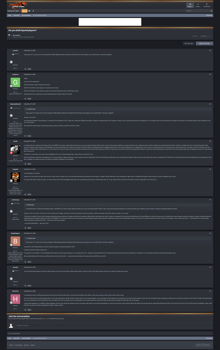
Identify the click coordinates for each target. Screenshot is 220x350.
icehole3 (17, 35)
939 (16, 92)
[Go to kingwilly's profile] (15, 177)
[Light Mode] (33, 11)
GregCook (15, 74)
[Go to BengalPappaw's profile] (15, 241)
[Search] (211, 11)
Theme (11, 345)
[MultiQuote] (25, 69)
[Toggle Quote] (26, 109)
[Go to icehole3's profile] (10, 36)
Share (196, 36)
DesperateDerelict (15, 104)
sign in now (46, 318)
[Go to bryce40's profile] (15, 275)
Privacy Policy (18, 345)
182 (16, 285)
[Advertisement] (110, 22)
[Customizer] (29, 11)
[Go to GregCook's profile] (15, 82)
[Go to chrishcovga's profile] (15, 208)
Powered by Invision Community (203, 345)
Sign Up (24, 11)
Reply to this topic (204, 43)
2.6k (16, 217)
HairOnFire (15, 291)
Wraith (15, 141)
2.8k (16, 159)
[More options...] (210, 51)
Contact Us (26, 345)
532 (16, 68)
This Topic (204, 11)
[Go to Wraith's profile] (15, 149)
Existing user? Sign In (14, 11)
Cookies (33, 345)
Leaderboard (207, 6)
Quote (29, 69)
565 (16, 251)
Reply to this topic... (23, 325)
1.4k (16, 121)
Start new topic (189, 43)
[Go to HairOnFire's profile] (15, 299)
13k (16, 308)
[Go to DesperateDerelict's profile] (15, 112)
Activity (198, 6)
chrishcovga (15, 199)
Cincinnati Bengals (29, 37)
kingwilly (15, 169)
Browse (190, 6)
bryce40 (15, 267)
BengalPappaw (15, 233)
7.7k (16, 187)
